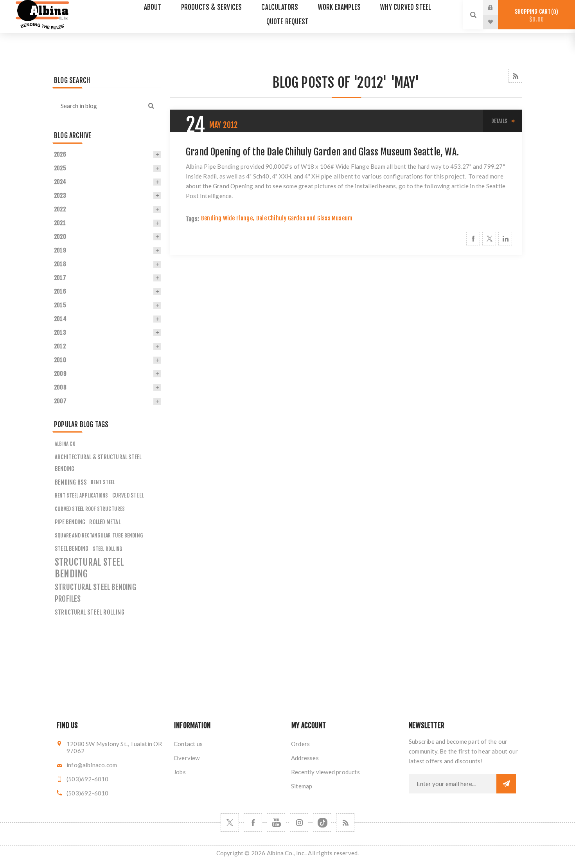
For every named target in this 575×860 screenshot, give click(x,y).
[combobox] (97, 105)
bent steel (103, 482)
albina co (65, 444)
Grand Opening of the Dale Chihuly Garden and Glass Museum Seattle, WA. (322, 152)
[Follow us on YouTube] (276, 822)
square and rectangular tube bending (99, 535)
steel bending (72, 548)
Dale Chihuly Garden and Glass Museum (304, 218)
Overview (187, 757)
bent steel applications (81, 495)
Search (151, 105)
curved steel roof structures (90, 508)
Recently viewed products (325, 771)
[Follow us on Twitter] (230, 822)
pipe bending (70, 522)
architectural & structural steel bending (98, 462)
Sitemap (301, 786)
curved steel (128, 495)
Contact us (188, 743)
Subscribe (506, 783)
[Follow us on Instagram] (299, 822)
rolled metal (104, 522)
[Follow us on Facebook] (253, 822)
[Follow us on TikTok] (322, 822)
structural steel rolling (89, 612)
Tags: (192, 219)
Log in (496, 7)
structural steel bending (89, 568)
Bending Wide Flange (227, 218)
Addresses (305, 757)
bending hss (71, 482)
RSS (515, 76)
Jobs (180, 771)
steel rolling (107, 549)
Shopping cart (535, 15)
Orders (300, 743)
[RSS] (345, 822)
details (499, 121)
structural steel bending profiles (95, 593)
